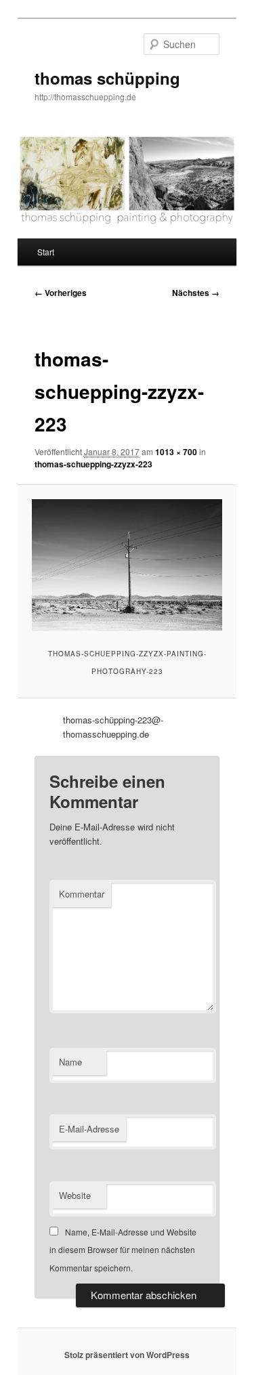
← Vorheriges (61, 293)
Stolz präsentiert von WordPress (127, 1355)
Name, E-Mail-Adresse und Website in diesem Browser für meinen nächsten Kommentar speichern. (122, 1249)
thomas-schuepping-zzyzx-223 (93, 464)
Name (70, 1061)
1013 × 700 (176, 452)
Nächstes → (195, 293)
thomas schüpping (107, 77)
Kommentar (81, 893)
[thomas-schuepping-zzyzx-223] (126, 565)
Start (45, 251)
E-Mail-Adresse (89, 1128)
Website (75, 1195)
